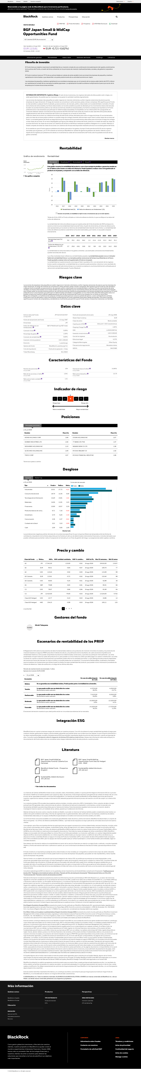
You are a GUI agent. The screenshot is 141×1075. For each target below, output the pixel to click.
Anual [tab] (87, 162)
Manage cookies (121, 1057)
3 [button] (69, 608)
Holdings (99, 57)
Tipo (25, 485)
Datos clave (66, 57)
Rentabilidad (52, 57)
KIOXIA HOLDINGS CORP (33, 437)
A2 (25, 563)
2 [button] (66, 608)
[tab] (35, 167)
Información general (34, 57)
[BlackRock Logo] (18, 1038)
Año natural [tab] (53, 162)
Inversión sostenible (87, 1000)
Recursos (10, 1019)
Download (114, 23)
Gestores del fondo (83, 57)
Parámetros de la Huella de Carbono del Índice (45, 873)
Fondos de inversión (50, 1000)
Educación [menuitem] (86, 17)
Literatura (111, 57)
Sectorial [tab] (28, 478)
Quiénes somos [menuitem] (47, 17)
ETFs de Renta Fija (87, 1003)
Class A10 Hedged (31, 598)
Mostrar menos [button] (109, 138)
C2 (26, 589)
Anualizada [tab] (64, 162)
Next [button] (70, 608)
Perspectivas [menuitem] (73, 17)
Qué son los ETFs (12, 1014)
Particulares (119, 1)
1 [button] (63, 608)
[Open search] (117, 17)
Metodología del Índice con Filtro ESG (99, 873)
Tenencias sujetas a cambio (32, 461)
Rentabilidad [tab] (53, 156)
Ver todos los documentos (46, 786)
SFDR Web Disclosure (100, 23)
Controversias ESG (29, 874)
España (130, 1)
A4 (25, 585)
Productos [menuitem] (61, 17)
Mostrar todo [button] (66, 531)
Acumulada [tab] (76, 162)
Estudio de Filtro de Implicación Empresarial (73, 873)
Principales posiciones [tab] (32, 425)
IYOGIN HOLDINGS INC (80, 437)
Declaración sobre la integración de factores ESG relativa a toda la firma (60, 737)
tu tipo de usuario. (71, 9)
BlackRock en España (13, 998)
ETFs (46, 1003)
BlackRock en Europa (13, 1000)
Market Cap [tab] (38, 478)
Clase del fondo (29, 559)
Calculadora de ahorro (14, 1016)
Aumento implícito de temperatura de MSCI (49, 874)
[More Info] (69, 162)
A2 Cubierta (28, 576)
